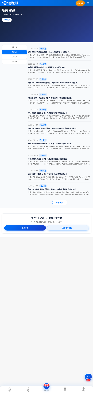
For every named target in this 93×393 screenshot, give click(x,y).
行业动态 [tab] (14, 52)
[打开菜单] (88, 3)
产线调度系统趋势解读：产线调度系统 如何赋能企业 (47, 113)
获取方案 (80, 3)
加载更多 (59, 203)
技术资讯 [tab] (14, 61)
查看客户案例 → (68, 228)
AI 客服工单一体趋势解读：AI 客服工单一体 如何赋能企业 (50, 98)
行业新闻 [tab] (14, 57)
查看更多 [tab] (14, 47)
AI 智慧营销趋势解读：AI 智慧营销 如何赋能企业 (46, 67)
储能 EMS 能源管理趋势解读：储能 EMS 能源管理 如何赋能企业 (52, 189)
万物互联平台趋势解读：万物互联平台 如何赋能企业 (47, 174)
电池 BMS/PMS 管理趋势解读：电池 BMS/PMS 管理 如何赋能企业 (53, 83)
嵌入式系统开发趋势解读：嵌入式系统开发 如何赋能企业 (49, 52)
